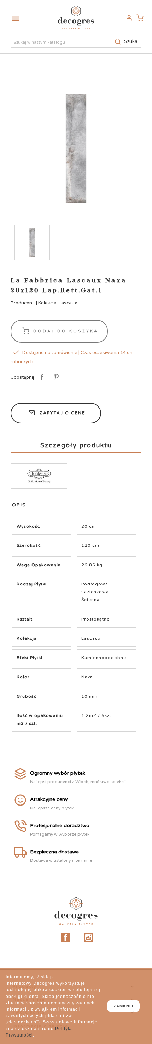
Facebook (65, 937)
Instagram (88, 937)
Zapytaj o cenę (63, 412)
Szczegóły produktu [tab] (76, 445)
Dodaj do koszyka (64, 331)
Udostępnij (41, 377)
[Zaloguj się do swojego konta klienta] (129, 18)
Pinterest (55, 377)
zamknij (123, 1006)
